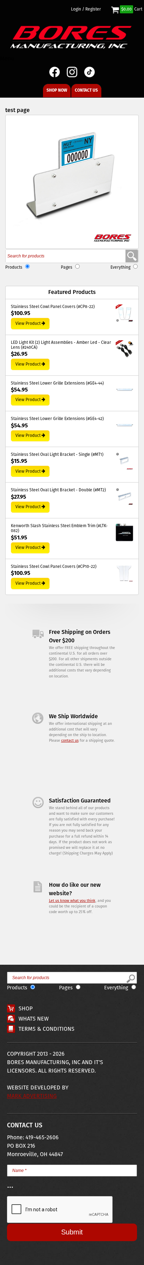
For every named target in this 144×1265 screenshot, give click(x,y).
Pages (66, 267)
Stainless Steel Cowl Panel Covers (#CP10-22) (53, 566)
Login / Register (86, 9)
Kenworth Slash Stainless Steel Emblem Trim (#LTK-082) (59, 529)
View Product (28, 323)
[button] (72, 182)
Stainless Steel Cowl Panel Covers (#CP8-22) (53, 306)
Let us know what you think (72, 901)
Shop (26, 1008)
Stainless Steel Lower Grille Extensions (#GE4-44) (57, 383)
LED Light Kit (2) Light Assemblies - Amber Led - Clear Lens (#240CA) (61, 345)
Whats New (34, 1019)
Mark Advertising (32, 1096)
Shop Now (56, 90)
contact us (70, 740)
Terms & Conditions (46, 1029)
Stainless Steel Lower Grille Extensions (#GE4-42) (57, 419)
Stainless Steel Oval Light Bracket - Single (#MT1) (57, 454)
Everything (120, 267)
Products (13, 267)
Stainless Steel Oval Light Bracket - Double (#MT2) (58, 490)
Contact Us (86, 90)
